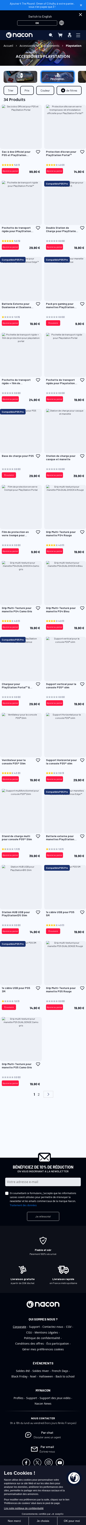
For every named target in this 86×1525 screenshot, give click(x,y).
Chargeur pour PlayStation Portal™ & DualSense (16, 685)
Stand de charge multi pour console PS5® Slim (17, 837)
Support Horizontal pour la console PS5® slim (61, 761)
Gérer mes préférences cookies (43, 1349)
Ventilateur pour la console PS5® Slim (14, 761)
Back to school (65, 1376)
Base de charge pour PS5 (18, 455)
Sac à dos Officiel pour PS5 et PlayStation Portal (16, 153)
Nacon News (43, 1403)
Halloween (46, 1376)
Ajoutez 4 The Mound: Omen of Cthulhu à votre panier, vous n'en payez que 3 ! (42, 5)
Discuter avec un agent (47, 1437)
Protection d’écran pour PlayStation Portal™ (61, 153)
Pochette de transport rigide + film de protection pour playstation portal (16, 381)
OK (37, 23)
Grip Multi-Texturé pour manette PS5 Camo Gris (17, 1065)
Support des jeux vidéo (55, 1398)
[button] (38, 152)
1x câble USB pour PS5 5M (60, 914)
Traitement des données (23, 1205)
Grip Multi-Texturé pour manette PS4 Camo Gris (17, 609)
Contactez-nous (52, 1327)
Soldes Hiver (40, 1371)
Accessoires (28, 46)
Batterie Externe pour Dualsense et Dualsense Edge (17, 305)
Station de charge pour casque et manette (60, 457)
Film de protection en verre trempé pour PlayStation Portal (15, 533)
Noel (33, 1376)
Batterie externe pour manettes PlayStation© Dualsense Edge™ (61, 837)
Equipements (51, 46)
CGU (29, 1332)
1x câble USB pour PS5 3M (16, 989)
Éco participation (57, 1343)
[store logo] (19, 35)
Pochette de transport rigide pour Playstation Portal (60, 381)
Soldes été (23, 1371)
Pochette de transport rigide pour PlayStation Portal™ (16, 229)
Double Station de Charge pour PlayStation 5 (61, 229)
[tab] (69, 90)
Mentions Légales (46, 1332)
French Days (60, 1371)
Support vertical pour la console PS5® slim (61, 685)
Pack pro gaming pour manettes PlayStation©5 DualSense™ (62, 305)
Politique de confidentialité (42, 1338)
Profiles (18, 1398)
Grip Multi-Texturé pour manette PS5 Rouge (61, 989)
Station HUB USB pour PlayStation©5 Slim (16, 914)
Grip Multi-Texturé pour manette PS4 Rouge (61, 533)
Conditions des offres (29, 1343)
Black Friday (19, 1376)
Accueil (9, 46)
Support (34, 1327)
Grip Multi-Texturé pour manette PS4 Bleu (61, 609)
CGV (68, 1327)
